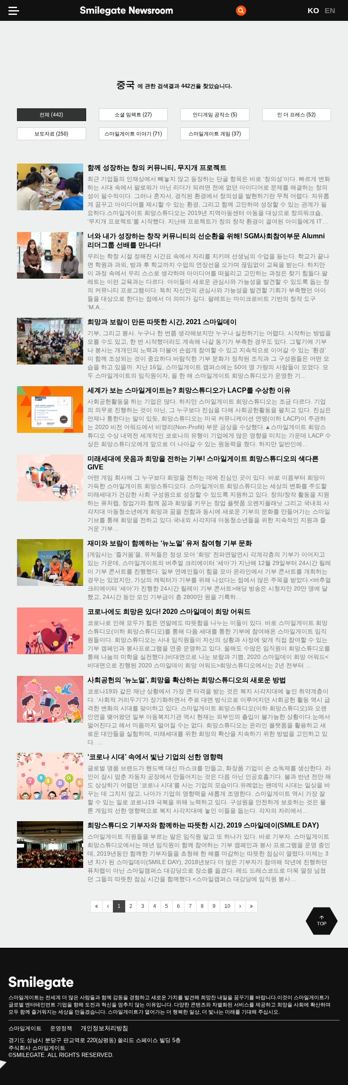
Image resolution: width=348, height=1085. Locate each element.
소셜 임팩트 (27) (133, 115)
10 (227, 906)
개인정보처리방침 (104, 1028)
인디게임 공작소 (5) (215, 115)
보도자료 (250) (51, 134)
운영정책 (61, 1028)
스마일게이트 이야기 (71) (133, 134)
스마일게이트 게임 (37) (214, 134)
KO (313, 10)
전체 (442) (51, 115)
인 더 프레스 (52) (296, 115)
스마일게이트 (25, 1028)
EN (330, 10)
